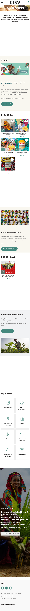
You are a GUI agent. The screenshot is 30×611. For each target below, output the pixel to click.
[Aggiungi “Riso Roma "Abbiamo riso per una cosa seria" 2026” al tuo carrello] (3, 272)
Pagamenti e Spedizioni (7, 608)
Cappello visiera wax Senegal (8, 153)
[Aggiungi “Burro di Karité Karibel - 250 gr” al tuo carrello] (17, 149)
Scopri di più (7, 104)
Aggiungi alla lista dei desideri (12, 120)
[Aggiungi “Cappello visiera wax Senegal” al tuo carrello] (3, 149)
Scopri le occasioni (9, 248)
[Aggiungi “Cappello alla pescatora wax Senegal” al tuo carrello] (17, 130)
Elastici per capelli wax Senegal (8, 134)
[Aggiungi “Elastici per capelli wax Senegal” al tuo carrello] (3, 130)
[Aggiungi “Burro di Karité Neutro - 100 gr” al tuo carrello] (3, 169)
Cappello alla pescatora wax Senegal (22, 134)
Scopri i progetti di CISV (11, 533)
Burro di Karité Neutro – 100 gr (8, 172)
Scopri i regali (7, 331)
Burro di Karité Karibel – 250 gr (22, 153)
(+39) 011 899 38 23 (7, 596)
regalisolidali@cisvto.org (9, 598)
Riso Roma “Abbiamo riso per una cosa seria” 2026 (8, 276)
